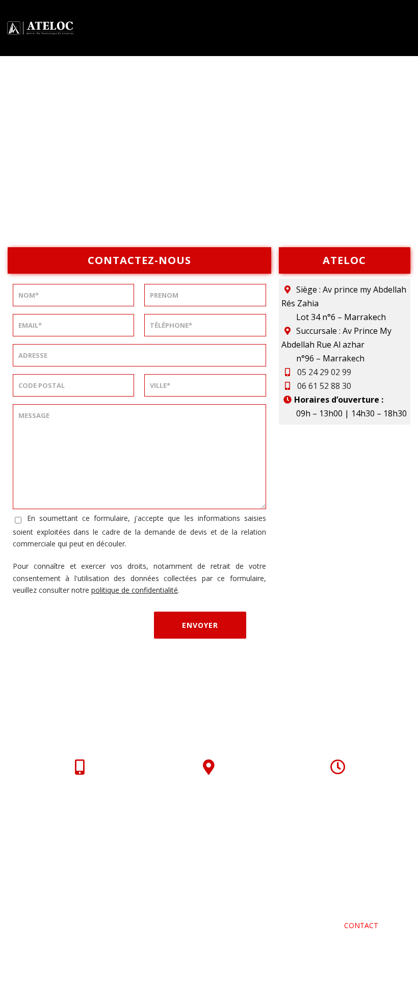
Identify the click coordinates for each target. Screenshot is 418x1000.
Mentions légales (228, 967)
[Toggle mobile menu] (405, 27)
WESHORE (81, 967)
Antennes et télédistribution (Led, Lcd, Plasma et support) (139, 925)
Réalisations (301, 925)
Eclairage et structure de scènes (113, 901)
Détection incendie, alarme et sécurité (275, 901)
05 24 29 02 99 (324, 372)
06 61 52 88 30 (324, 385)
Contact (361, 925)
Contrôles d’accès (256, 913)
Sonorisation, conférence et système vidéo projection (247, 889)
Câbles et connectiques (154, 913)
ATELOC (105, 889)
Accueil (58, 889)
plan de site (217, 980)
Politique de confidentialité (340, 967)
